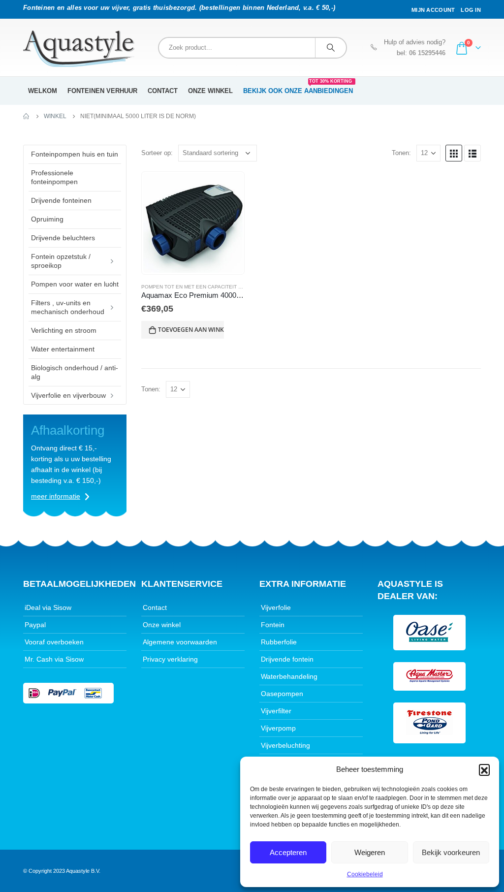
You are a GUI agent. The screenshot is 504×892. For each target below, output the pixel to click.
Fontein (272, 625)
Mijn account (433, 10)
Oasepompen (282, 694)
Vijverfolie (276, 607)
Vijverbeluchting (285, 745)
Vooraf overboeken (54, 642)
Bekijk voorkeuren (451, 852)
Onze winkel (210, 91)
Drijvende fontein (287, 659)
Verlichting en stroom (63, 330)
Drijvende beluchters (63, 238)
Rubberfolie (279, 642)
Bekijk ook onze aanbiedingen (298, 88)
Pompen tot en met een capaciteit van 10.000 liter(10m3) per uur (231, 286)
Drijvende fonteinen (61, 200)
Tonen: (401, 153)
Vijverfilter (276, 711)
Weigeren (369, 852)
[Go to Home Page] (26, 116)
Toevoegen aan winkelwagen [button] (191, 329)
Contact (163, 91)
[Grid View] (453, 153)
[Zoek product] (330, 48)
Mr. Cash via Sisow (54, 659)
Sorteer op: (157, 153)
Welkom (42, 91)
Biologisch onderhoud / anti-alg (74, 372)
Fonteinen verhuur (102, 91)
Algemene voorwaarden (180, 642)
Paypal (35, 625)
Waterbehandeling (289, 676)
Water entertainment (62, 349)
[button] (484, 769)
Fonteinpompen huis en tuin (74, 154)
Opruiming (47, 219)
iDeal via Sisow (48, 607)
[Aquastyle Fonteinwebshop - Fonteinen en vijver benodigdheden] (78, 49)
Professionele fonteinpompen (54, 177)
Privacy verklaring (170, 659)
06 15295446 (427, 53)
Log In (471, 10)
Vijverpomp (278, 728)
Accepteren (288, 852)
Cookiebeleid (365, 874)
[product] (193, 223)
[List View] (472, 153)
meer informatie (55, 496)
